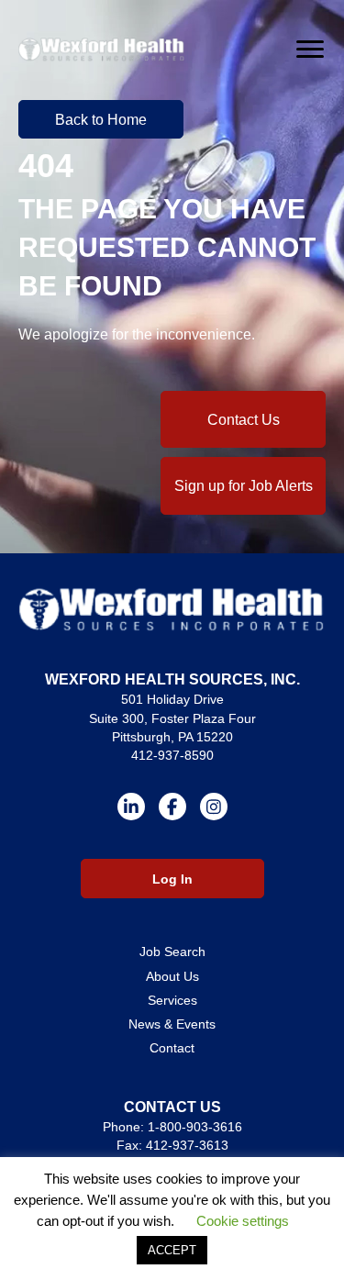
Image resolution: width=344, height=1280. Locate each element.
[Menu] (310, 49)
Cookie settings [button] (242, 1221)
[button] (100, 119)
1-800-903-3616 (195, 1126)
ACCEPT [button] (172, 1250)
